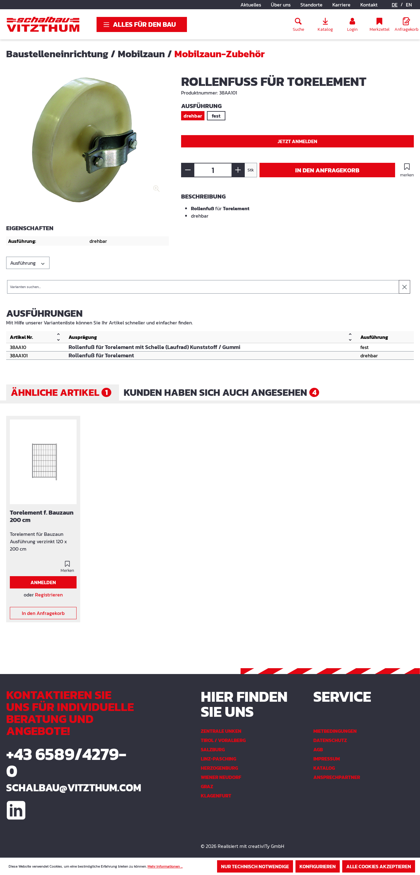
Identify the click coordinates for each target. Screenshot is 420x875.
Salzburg (213, 749)
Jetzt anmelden (297, 141)
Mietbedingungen (335, 731)
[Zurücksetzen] (404, 287)
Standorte (311, 4)
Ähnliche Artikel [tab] (59, 392)
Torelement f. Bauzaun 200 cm (41, 516)
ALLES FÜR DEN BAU (144, 24)
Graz (207, 786)
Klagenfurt (216, 795)
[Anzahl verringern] (187, 170)
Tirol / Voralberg (223, 740)
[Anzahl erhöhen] (238, 170)
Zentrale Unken (221, 731)
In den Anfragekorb (327, 170)
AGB (318, 749)
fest (216, 115)
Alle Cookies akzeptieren (378, 866)
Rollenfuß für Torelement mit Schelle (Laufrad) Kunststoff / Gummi (154, 347)
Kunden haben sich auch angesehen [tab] (220, 392)
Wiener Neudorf (221, 777)
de (395, 4)
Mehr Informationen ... (165, 866)
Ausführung (23, 263)
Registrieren (49, 594)
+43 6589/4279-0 (66, 762)
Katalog (324, 768)
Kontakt (369, 4)
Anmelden (43, 582)
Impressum (326, 758)
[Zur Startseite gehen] (43, 24)
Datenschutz (330, 740)
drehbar (193, 115)
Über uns (281, 4)
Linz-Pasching (218, 758)
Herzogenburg (219, 768)
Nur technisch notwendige (255, 866)
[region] (87, 141)
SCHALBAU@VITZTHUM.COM (70, 787)
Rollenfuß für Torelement (101, 355)
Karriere (341, 4)
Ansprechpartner (336, 777)
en (409, 4)
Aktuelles (250, 4)
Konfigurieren (317, 866)
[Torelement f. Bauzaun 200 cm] (43, 461)
